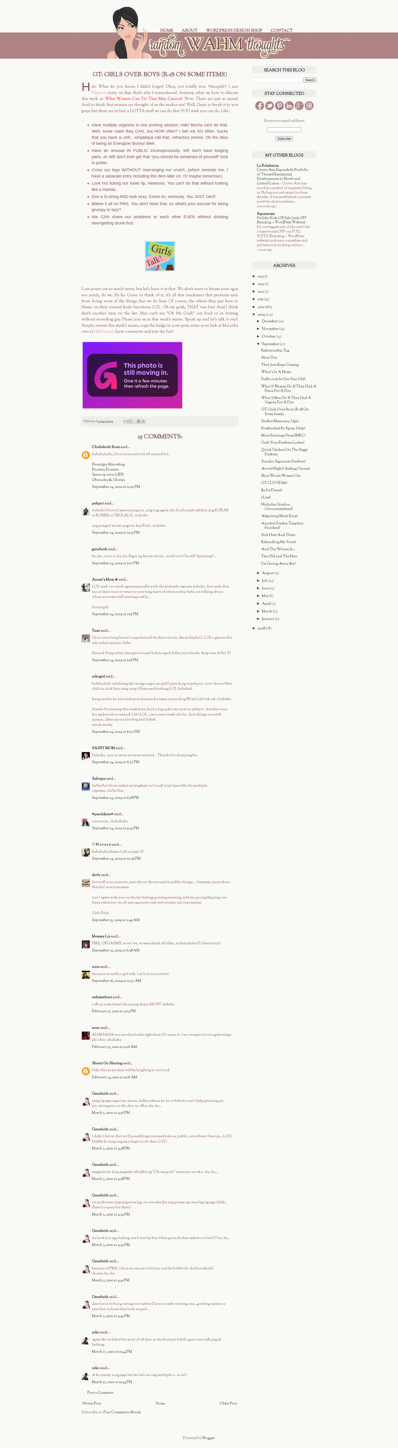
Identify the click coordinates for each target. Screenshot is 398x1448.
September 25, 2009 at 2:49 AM (116, 920)
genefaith (99, 549)
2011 (261, 299)
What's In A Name (276, 372)
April (267, 604)
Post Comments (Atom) (122, 1412)
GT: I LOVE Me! (274, 483)
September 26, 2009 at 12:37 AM (116, 981)
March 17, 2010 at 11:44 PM (112, 1352)
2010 (261, 307)
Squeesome (266, 214)
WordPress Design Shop (234, 31)
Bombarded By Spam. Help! (283, 428)
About (190, 31)
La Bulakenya (268, 166)
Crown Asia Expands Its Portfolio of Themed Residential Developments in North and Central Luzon (282, 176)
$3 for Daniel (271, 490)
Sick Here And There (278, 535)
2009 (262, 314)
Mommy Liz (101, 936)
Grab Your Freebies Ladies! (282, 442)
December (270, 321)
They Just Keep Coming (280, 365)
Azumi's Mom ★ (105, 579)
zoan (96, 1028)
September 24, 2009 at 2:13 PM (115, 614)
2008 (262, 628)
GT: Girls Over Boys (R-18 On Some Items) (285, 412)
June (266, 588)
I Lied (265, 497)
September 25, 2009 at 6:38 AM (116, 950)
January (268, 619)
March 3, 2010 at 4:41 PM (110, 1280)
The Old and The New (279, 556)
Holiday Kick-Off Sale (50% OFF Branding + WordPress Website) (282, 220)
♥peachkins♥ (102, 814)
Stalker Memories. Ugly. (280, 421)
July (265, 581)
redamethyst (102, 997)
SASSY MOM (103, 748)
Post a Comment (100, 1393)
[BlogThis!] (130, 421)
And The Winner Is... (278, 549)
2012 (261, 291)
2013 (261, 284)
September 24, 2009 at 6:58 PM (115, 798)
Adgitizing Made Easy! (279, 516)
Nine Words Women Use (281, 476)
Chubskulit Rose (106, 447)
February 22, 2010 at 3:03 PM (114, 1011)
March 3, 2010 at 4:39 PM (111, 1214)
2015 (261, 276)
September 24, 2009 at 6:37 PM (115, 762)
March (267, 611)
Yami (96, 631)
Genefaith (100, 1093)
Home (166, 31)
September (271, 344)
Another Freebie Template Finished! (282, 526)
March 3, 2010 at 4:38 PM (111, 1148)
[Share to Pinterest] (143, 421)
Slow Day (269, 358)
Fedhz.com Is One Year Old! (283, 379)
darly (96, 875)
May (265, 596)
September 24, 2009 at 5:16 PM (115, 660)
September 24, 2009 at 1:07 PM (115, 563)
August (268, 573)
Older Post (228, 1403)
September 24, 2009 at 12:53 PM (116, 532)
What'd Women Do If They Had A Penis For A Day (288, 389)
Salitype (98, 779)
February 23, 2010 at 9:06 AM (114, 1047)
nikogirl (98, 676)
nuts (96, 967)
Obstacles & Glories (108, 480)
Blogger (208, 1438)
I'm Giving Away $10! (278, 564)
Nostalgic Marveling (108, 464)
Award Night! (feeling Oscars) (285, 468)
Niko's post (104, 331)
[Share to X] (134, 421)
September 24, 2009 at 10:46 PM (116, 858)
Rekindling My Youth (278, 542)
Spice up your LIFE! (108, 474)
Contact (282, 31)
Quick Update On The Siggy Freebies (284, 452)
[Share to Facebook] (139, 421)
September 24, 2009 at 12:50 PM (116, 487)
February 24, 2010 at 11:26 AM (114, 1077)
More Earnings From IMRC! (283, 435)
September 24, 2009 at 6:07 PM (116, 732)
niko (96, 1332)
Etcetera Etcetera (105, 469)
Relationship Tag (275, 350)
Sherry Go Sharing (107, 1063)
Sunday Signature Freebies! (283, 461)
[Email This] (125, 421)
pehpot (98, 503)
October (269, 336)
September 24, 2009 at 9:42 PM (115, 828)
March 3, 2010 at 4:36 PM (111, 1113)
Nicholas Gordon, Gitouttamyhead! (277, 507)
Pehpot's (98, 93)
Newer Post (92, 1403)
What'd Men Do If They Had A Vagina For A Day (286, 400)
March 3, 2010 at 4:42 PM (111, 1316)
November (270, 329)
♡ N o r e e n (101, 844)
